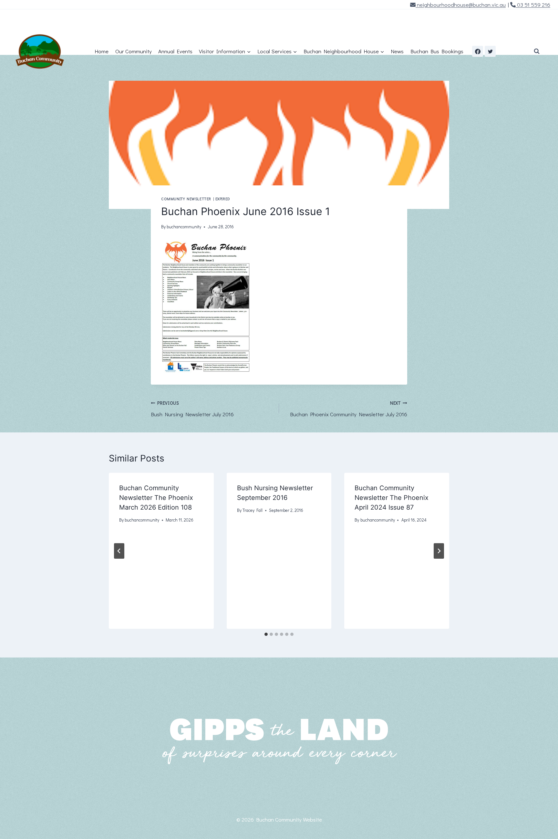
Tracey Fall (253, 510)
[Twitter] (490, 51)
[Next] (439, 551)
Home (101, 51)
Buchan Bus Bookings (436, 51)
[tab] (266, 634)
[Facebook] (477, 51)
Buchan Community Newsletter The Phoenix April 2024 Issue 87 (392, 497)
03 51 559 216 (533, 4)
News (397, 51)
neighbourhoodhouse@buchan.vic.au (461, 4)
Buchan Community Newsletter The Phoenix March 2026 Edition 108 (156, 497)
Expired (222, 198)
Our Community (133, 51)
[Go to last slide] (119, 551)
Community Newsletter (186, 198)
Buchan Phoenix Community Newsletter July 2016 (348, 409)
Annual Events (175, 51)
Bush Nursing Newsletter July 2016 (192, 409)
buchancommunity (184, 227)
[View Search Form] (536, 51)
